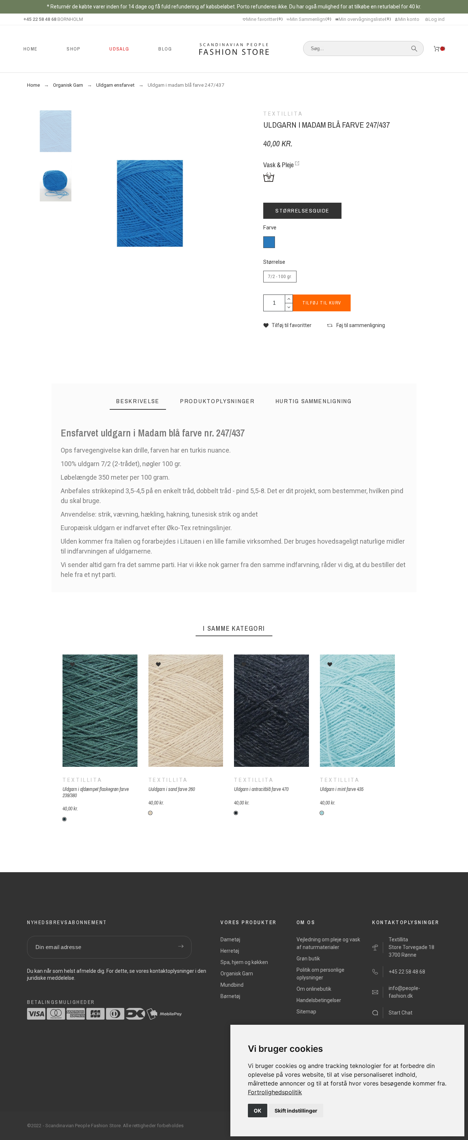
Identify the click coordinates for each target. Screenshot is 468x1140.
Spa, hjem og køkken (244, 962)
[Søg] (414, 48)
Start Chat (400, 1013)
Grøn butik (308, 958)
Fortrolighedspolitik (275, 1092)
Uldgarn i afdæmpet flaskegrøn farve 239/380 (96, 792)
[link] (275, 1092)
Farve (269, 227)
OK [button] (257, 1110)
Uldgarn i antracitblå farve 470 (261, 789)
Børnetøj (230, 996)
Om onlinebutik (314, 989)
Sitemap (306, 1012)
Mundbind (232, 985)
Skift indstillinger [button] (296, 1110)
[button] (287, 325)
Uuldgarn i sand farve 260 (171, 789)
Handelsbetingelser (319, 1000)
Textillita (82, 780)
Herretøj (229, 951)
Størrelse (274, 262)
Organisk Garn (236, 973)
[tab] (138, 401)
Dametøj (230, 939)
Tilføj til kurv (321, 303)
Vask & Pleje (278, 164)
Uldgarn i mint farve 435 (341, 789)
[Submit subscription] (180, 947)
